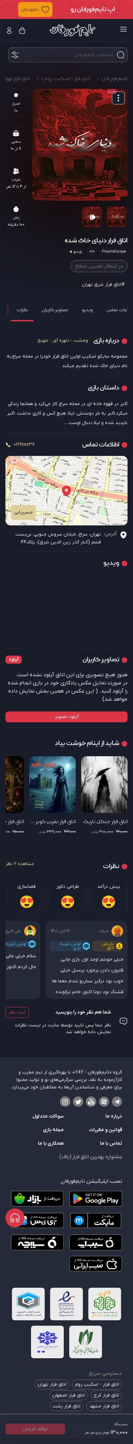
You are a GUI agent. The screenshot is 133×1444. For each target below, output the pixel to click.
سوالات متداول (48, 1116)
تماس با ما (111, 1143)
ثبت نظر (17, 1012)
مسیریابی (23, 512)
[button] (66, 9)
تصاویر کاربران (55, 309)
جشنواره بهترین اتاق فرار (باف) (90, 1157)
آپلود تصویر (67, 717)
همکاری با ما (51, 1143)
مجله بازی (53, 1130)
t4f (79, 1072)
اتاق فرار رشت (66, 1406)
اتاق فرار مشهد (104, 1406)
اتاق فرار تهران (52, 1384)
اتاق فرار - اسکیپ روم (97, 1384)
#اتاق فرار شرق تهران (103, 284)
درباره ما (113, 1116)
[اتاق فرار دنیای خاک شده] (80, 145)
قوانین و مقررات (105, 1130)
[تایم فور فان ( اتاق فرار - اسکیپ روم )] (73, 30)
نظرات (22, 309)
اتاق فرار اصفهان (68, 1395)
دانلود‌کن (30, 9)
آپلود (14, 659)
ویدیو (87, 309)
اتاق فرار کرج (106, 1395)
